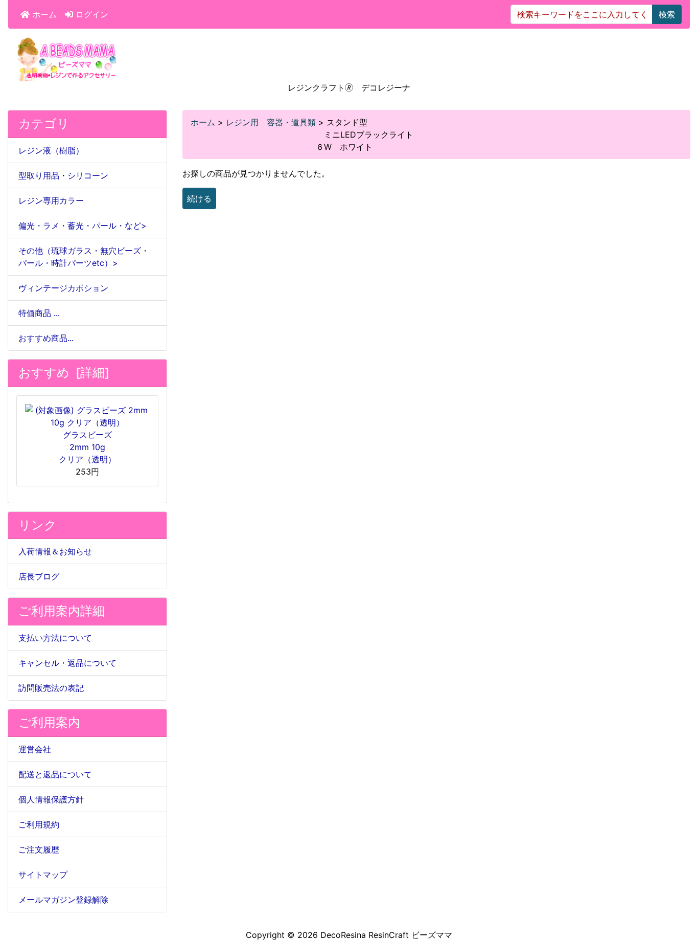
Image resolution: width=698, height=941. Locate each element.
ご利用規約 (38, 824)
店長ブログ (38, 576)
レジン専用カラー (51, 200)
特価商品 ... (39, 313)
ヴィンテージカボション (63, 288)
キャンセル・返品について (67, 663)
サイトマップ (42, 874)
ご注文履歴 (38, 849)
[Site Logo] (67, 58)
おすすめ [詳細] (63, 372)
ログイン (90, 14)
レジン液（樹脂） (51, 150)
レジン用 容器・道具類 (271, 122)
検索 (667, 14)
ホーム (43, 14)
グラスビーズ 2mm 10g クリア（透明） (87, 447)
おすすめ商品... (46, 338)
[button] (679, 890)
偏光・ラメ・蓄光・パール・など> (82, 225)
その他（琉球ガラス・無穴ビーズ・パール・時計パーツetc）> (83, 256)
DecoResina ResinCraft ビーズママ (386, 935)
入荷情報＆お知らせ (55, 551)
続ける (199, 198)
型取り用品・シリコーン (63, 175)
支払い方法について (55, 638)
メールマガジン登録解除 (63, 899)
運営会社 (34, 749)
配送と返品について (55, 774)
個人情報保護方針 (51, 799)
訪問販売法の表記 (51, 688)
